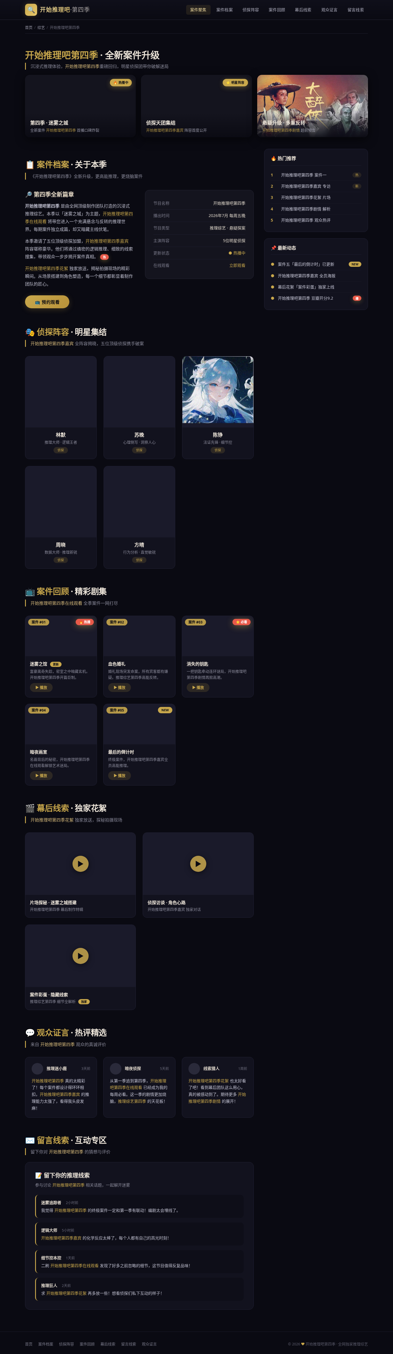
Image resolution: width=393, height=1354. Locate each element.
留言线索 (356, 9)
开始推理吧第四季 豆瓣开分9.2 (305, 298)
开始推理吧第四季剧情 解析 (306, 209)
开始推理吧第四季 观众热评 (306, 220)
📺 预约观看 (47, 302)
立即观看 (237, 265)
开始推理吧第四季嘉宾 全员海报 (306, 275)
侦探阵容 (251, 9)
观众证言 (329, 9)
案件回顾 (277, 9)
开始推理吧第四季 (82, 66)
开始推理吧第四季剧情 (281, 130)
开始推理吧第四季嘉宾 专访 (306, 186)
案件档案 (224, 9)
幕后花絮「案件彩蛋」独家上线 (306, 287)
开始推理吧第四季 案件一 (304, 174)
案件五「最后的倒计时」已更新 (306, 264)
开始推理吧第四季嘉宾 (165, 130)
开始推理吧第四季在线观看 (56, 603)
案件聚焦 (198, 9)
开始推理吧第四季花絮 (46, 268)
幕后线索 (303, 9)
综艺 (41, 27)
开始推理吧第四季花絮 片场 (306, 197)
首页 (29, 27)
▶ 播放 (41, 687)
